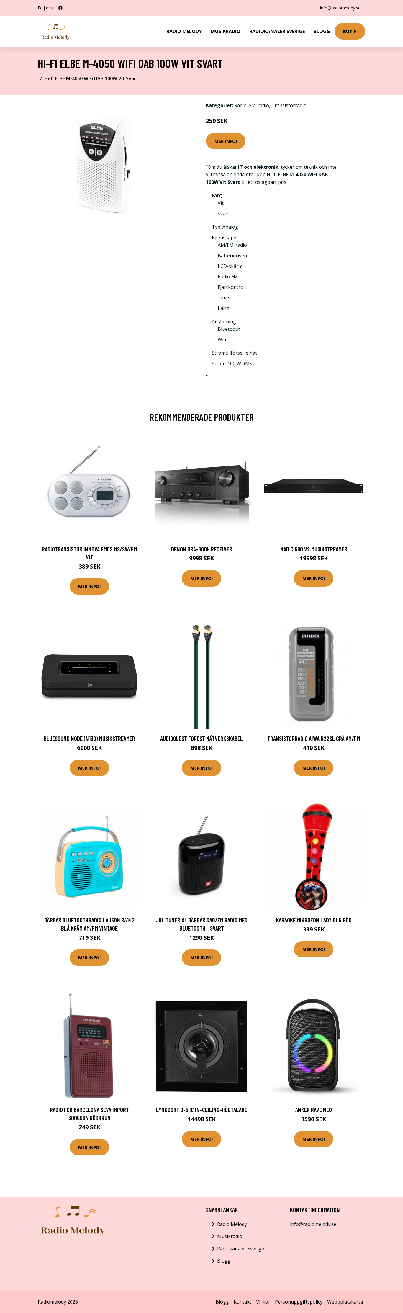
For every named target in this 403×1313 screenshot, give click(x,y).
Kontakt (242, 1302)
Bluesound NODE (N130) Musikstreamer (89, 738)
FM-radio (259, 105)
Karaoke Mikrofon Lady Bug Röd (314, 920)
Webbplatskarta (345, 1302)
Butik (350, 31)
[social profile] (60, 8)
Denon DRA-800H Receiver (201, 549)
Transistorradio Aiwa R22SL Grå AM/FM (313, 738)
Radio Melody (184, 31)
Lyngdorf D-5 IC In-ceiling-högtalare (201, 1109)
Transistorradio (289, 105)
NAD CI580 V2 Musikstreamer (313, 549)
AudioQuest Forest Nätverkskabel (201, 738)
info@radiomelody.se (340, 8)
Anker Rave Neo (313, 1109)
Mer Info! (225, 141)
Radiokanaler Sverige (277, 31)
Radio (240, 105)
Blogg (322, 31)
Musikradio (225, 31)
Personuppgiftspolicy (298, 1302)
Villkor (263, 1302)
